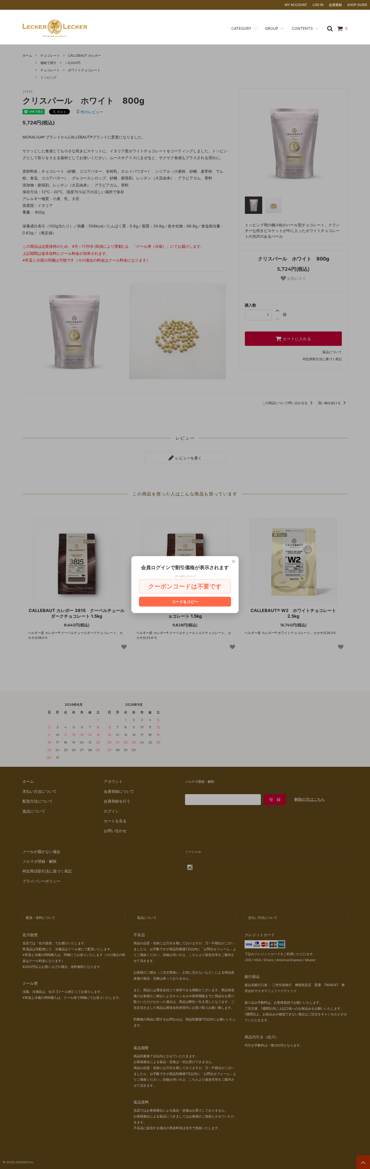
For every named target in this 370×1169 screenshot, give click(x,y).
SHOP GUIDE (357, 5)
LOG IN (318, 5)
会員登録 (335, 5)
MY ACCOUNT (296, 5)
